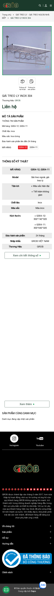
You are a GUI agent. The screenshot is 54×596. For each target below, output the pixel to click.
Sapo (33, 591)
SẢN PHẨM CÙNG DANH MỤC (19, 413)
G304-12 (23, 147)
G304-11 (34, 147)
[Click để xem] (27, 50)
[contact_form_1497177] (6, 589)
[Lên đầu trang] (49, 574)
